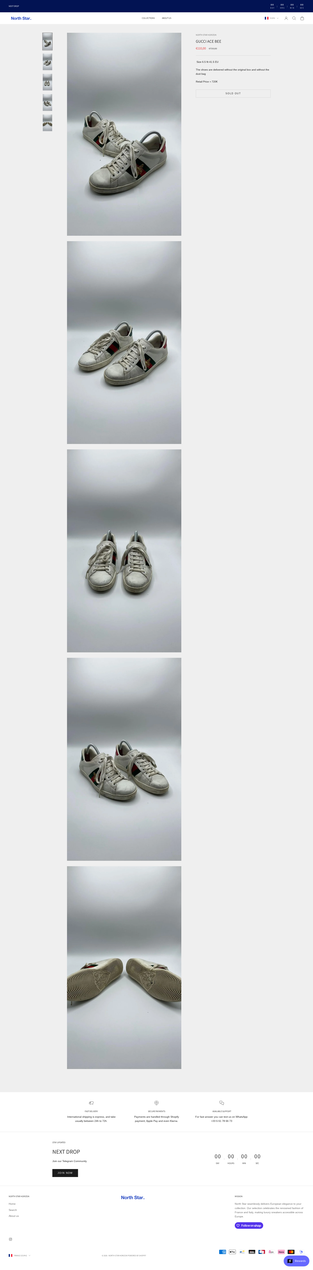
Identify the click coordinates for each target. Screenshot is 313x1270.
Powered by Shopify (137, 1255)
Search (13, 1209)
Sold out (233, 93)
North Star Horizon (206, 34)
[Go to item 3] (47, 82)
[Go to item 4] (47, 102)
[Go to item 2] (47, 62)
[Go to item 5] (47, 123)
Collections (148, 18)
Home (12, 1203)
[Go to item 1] (47, 41)
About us (166, 18)
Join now (65, 1173)
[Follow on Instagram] (10, 1239)
